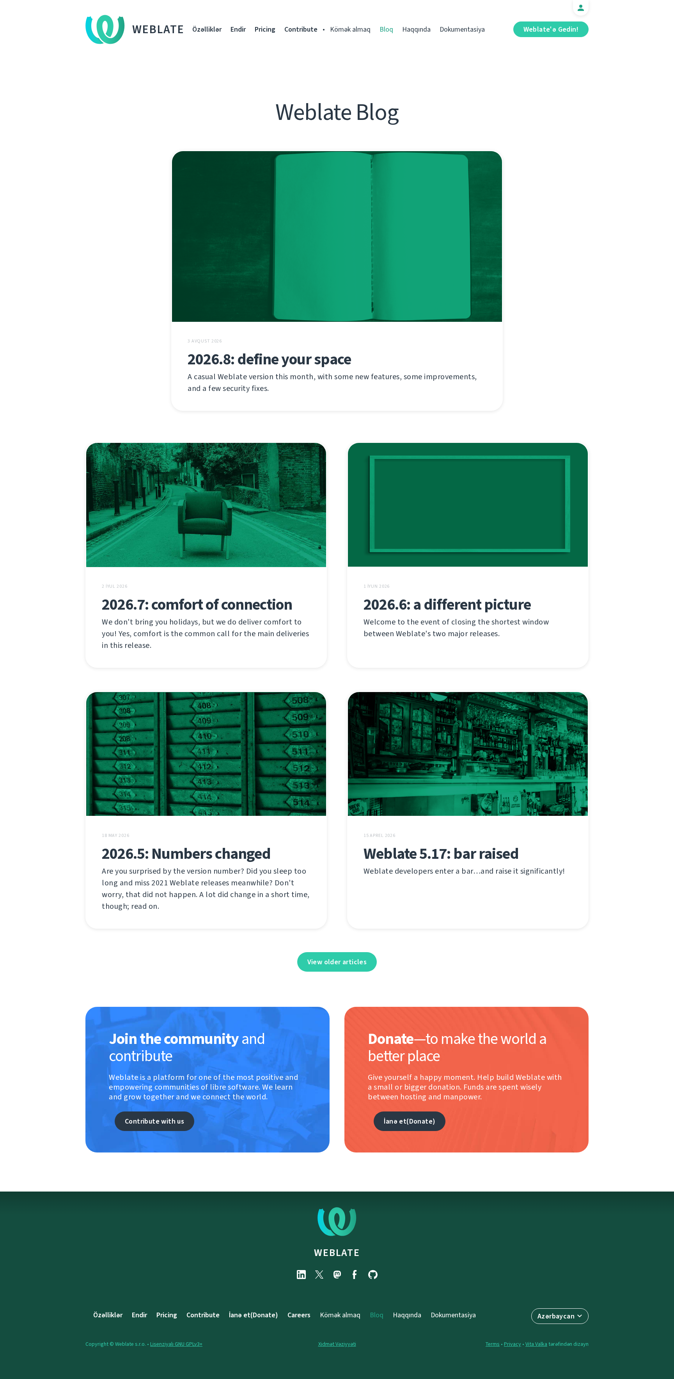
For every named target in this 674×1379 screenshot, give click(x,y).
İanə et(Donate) (409, 1121)
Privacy (512, 1344)
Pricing (265, 29)
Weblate (158, 29)
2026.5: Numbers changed (186, 853)
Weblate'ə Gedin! (550, 29)
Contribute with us (154, 1121)
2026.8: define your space (269, 359)
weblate (337, 1252)
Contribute (300, 29)
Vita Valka (536, 1344)
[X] (319, 1274)
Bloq (386, 29)
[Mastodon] (337, 1274)
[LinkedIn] (301, 1274)
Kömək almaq (350, 29)
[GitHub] (373, 1274)
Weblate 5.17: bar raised (441, 853)
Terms (493, 1344)
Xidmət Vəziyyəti (337, 1344)
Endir (238, 29)
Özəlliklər (207, 29)
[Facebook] (355, 1274)
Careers (298, 1315)
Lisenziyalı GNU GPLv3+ (176, 1344)
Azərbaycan (556, 1316)
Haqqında (416, 29)
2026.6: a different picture (447, 604)
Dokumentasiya (462, 29)
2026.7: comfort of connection (197, 604)
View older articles (337, 962)
